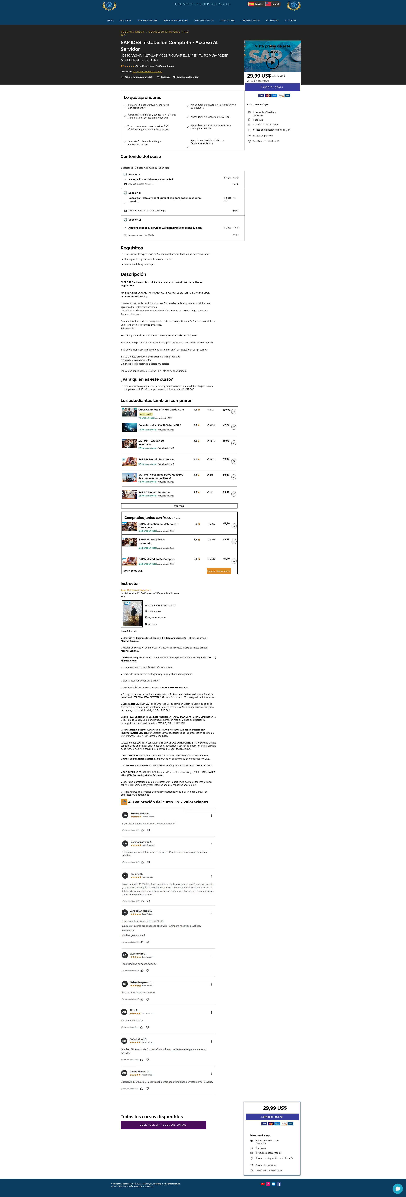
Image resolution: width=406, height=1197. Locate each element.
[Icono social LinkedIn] (273, 1184)
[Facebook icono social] (279, 1184)
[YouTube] (263, 1184)
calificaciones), (144, 66)
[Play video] (272, 62)
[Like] (124, 802)
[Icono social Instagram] (268, 1184)
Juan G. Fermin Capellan (136, 590)
